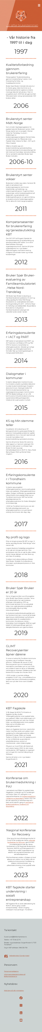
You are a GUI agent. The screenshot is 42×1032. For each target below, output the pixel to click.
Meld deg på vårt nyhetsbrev (14, 990)
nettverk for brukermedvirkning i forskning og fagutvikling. (19, 804)
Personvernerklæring (11, 971)
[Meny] (39, 5)
